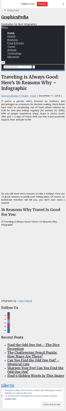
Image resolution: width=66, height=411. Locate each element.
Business (12, 39)
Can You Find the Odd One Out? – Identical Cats (33, 362)
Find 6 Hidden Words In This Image (35, 376)
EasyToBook (25, 300)
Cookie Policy (10, 398)
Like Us (7, 385)
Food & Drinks (15, 43)
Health (11, 36)
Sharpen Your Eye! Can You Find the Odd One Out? (35, 370)
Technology (14, 53)
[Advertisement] (33, 156)
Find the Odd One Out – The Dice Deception (33, 347)
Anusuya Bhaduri (10, 95)
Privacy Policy (13, 10)
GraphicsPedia (14, 17)
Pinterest (42, 4)
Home (10, 33)
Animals (12, 50)
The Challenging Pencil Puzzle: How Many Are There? (32, 354)
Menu (4, 27)
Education (13, 56)
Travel (11, 46)
